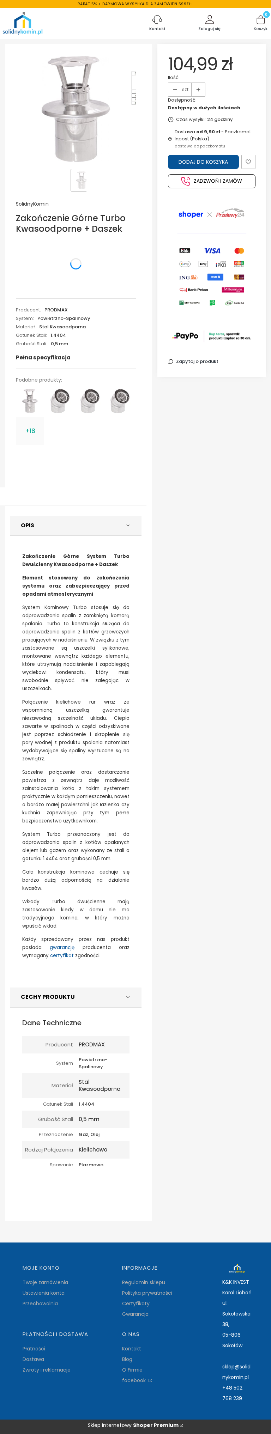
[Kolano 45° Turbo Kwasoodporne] (120, 401)
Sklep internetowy (133, 1425)
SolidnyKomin (32, 203)
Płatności (34, 1348)
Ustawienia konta (44, 1292)
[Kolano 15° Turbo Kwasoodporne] (60, 401)
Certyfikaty (136, 1303)
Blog (127, 1359)
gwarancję (62, 947)
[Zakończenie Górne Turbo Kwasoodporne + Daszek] (30, 401)
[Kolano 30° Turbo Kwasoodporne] (90, 401)
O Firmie (132, 1369)
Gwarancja (135, 1314)
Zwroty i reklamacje (47, 1369)
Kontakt (131, 1348)
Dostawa (33, 1359)
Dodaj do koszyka (203, 161)
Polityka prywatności (147, 1292)
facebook (134, 1380)
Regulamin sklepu (143, 1282)
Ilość (173, 77)
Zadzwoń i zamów (218, 180)
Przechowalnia (40, 1303)
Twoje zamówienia (45, 1282)
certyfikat (62, 955)
